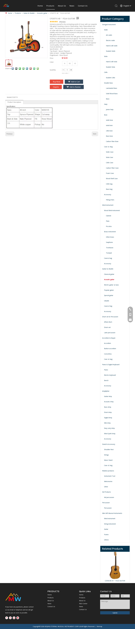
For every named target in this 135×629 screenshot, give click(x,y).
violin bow (109, 120)
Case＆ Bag (108, 306)
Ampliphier (105, 391)
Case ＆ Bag (108, 147)
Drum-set (107, 327)
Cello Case (109, 163)
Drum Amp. (108, 412)
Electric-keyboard (110, 375)
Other (106, 487)
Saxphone (109, 242)
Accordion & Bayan (108, 338)
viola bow (109, 125)
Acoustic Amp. (109, 402)
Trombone (109, 248)
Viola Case (109, 157)
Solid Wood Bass (112, 94)
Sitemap (99, 626)
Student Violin (110, 51)
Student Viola (110, 67)
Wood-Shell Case (112, 178)
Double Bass (108, 83)
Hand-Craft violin (111, 46)
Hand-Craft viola (111, 62)
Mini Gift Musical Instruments (112, 513)
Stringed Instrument (109, 25)
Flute (107, 221)
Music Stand (108, 460)
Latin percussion (109, 333)
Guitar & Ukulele (107, 269)
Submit (115, 613)
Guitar (106, 529)
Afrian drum (108, 322)
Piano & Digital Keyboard (110, 365)
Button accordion (110, 348)
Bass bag (109, 189)
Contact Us (83, 6)
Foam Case (110, 173)
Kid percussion (109, 497)
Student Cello (110, 78)
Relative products (108, 471)
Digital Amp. (108, 418)
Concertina (107, 354)
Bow (105, 115)
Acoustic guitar (109, 279)
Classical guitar (109, 274)
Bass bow (109, 136)
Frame (106, 535)
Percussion (106, 503)
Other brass (110, 237)
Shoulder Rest (109, 449)
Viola (105, 56)
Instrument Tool (109, 476)
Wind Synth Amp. (110, 434)
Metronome (108, 481)
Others (106, 540)
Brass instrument (110, 232)
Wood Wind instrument (112, 210)
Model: (9, 97)
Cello (105, 72)
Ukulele (106, 301)
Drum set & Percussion (110, 317)
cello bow (109, 131)
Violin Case (109, 152)
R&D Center (83, 604)
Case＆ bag (108, 258)
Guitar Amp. (108, 396)
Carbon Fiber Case (112, 168)
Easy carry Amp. (109, 428)
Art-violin (109, 35)
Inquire (56, 87)
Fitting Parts (110, 200)
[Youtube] (14, 617)
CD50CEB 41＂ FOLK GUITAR (115, 581)
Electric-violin (110, 40)
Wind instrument (107, 205)
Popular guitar (109, 290)
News (72, 6)
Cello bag (109, 184)
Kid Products (106, 492)
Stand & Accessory (108, 444)
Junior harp (109, 109)
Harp (105, 104)
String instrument (110, 524)
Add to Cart (75, 82)
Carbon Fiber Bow (112, 141)
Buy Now (56, 82)
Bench (106, 380)
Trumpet (109, 253)
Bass (107, 99)
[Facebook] (6, 617)
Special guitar (108, 295)
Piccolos (109, 226)
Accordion (107, 343)
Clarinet (108, 216)
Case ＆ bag (108, 359)
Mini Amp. (107, 423)
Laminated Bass (111, 88)
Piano (106, 370)
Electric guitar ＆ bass (111, 285)
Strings (106, 455)
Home (40, 6)
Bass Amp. (107, 407)
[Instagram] (17, 617)
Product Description (14, 102)
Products (50, 6)
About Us (62, 6)
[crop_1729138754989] (13, 597)
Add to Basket (75, 87)
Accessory (107, 195)
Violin (106, 30)
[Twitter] (10, 617)
